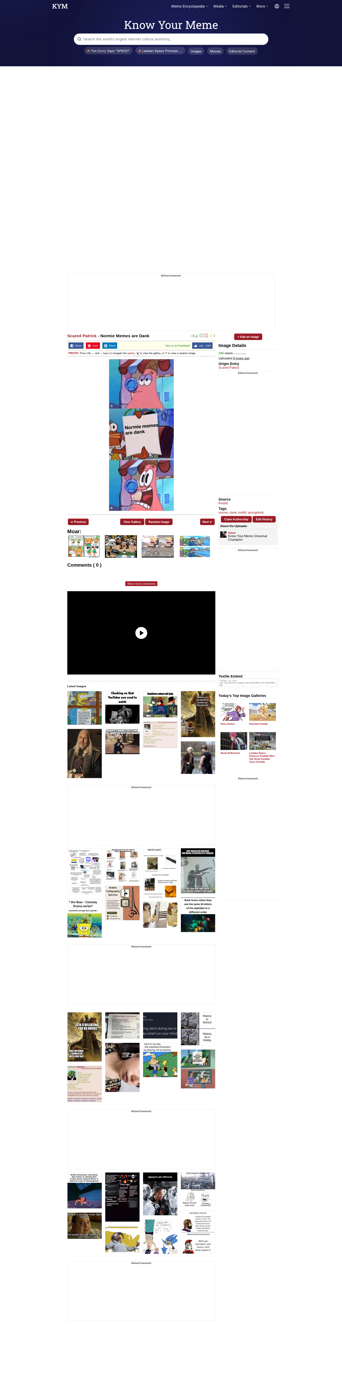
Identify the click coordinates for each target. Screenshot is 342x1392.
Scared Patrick (82, 336)
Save (94, 345)
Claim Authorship (236, 519)
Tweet (111, 345)
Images (196, 51)
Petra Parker (227, 724)
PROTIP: (73, 353)
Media (218, 6)
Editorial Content (242, 51)
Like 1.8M (204, 345)
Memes (215, 51)
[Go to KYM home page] (60, 7)
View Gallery (132, 522)
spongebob (256, 512)
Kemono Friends (258, 724)
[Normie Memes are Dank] (141, 435)
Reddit (223, 503)
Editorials (240, 6)
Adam (232, 532)
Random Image (158, 522)
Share (77, 345)
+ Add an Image (248, 336)
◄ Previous (78, 522)
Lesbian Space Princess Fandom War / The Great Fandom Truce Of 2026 (262, 757)
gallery (131, 353)
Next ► (207, 522)
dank (233, 512)
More (260, 6)
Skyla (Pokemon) (230, 753)
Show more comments (141, 583)
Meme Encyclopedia (188, 6)
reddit (242, 512)
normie (223, 512)
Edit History (264, 519)
